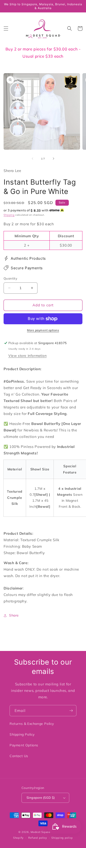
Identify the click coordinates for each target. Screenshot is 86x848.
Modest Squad (40, 832)
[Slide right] (53, 158)
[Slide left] (32, 158)
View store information (27, 355)
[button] (6, 28)
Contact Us (19, 756)
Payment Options (24, 745)
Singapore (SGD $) (41, 797)
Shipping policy (62, 837)
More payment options (43, 330)
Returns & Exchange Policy (32, 723)
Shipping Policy (22, 734)
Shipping (9, 214)
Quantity (10, 278)
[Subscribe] (71, 710)
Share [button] (14, 615)
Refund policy (37, 837)
